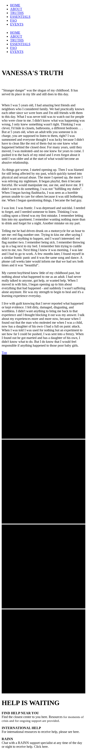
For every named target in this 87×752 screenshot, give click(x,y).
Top (4, 352)
